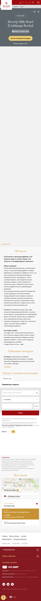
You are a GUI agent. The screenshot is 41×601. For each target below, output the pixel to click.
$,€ (13, 431)
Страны (5, 536)
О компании (16, 543)
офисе (21, 577)
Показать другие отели (20, 43)
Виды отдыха (14, 536)
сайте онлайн (34, 577)
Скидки (23, 536)
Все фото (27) (6, 244)
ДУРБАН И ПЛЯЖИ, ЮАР (21, 31)
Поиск (20, 413)
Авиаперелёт (7, 539)
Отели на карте (10, 490)
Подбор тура (6, 543)
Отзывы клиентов (20, 539)
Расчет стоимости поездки (20, 38)
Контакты (25, 543)
